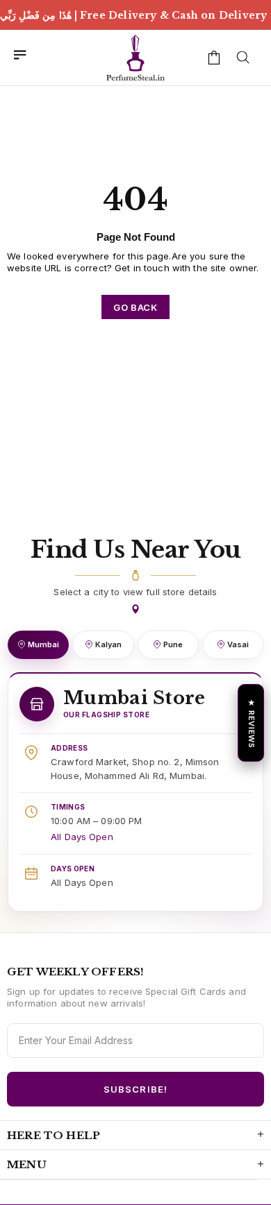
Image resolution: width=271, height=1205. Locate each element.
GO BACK (135, 307)
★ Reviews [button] (251, 723)
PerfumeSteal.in (135, 57)
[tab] (38, 645)
